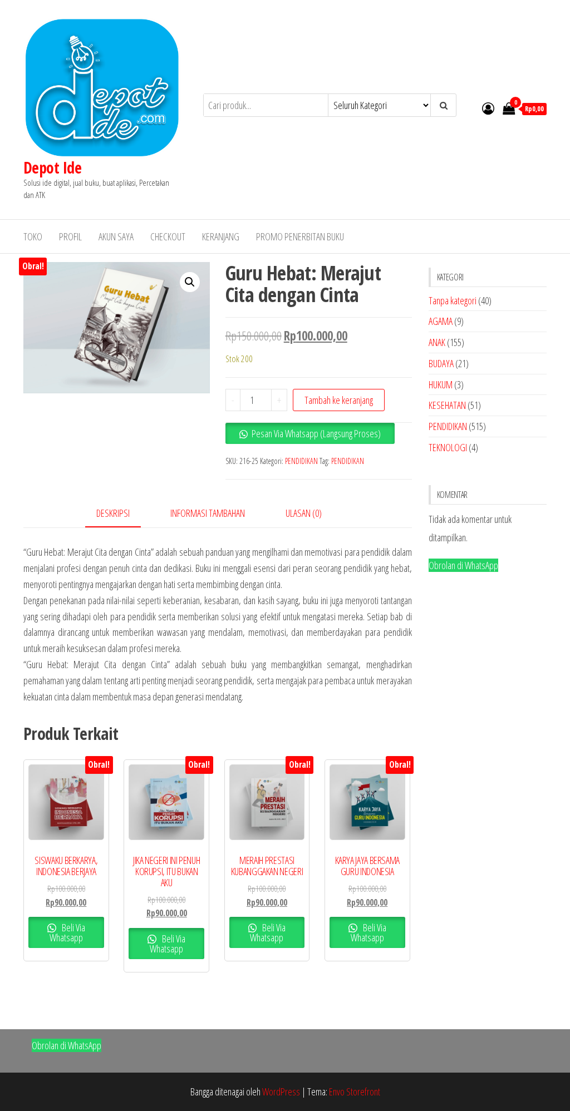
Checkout (167, 236)
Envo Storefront (354, 1091)
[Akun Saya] (488, 108)
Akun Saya (116, 236)
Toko (32, 236)
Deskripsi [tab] (113, 513)
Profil (70, 236)
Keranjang (220, 236)
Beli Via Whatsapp (67, 932)
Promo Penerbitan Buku (300, 236)
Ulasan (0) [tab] (304, 513)
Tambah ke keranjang (338, 400)
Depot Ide (52, 167)
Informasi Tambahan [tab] (207, 513)
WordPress (281, 1091)
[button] (190, 282)
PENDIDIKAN (301, 461)
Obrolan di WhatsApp (463, 565)
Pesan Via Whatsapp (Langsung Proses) (316, 433)
